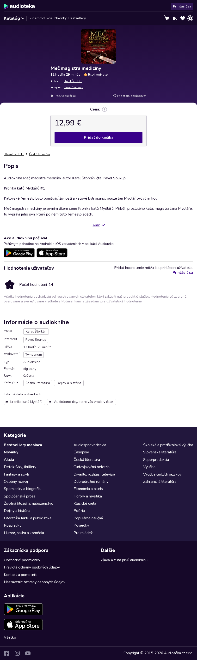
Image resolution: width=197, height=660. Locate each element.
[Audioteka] (19, 6)
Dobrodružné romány (91, 481)
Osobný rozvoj (16, 481)
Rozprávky (12, 525)
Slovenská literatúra (159, 452)
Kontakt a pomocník (20, 574)
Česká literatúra (39, 154)
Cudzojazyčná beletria (92, 467)
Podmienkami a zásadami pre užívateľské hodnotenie (102, 301)
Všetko (10, 637)
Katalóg (12, 18)
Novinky (61, 18)
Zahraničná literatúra (159, 481)
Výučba (149, 467)
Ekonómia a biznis (88, 488)
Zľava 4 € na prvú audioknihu (124, 560)
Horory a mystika (88, 496)
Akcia (9, 459)
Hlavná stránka (14, 154)
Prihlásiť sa (182, 6)
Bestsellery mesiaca (23, 445)
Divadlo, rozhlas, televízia (94, 474)
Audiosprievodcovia (90, 445)
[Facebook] (7, 653)
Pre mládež (83, 533)
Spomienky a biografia (22, 488)
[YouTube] (28, 653)
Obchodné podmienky (22, 560)
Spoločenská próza (19, 496)
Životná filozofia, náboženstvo (28, 503)
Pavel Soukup (73, 87)
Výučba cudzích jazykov (162, 474)
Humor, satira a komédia (24, 533)
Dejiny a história (17, 510)
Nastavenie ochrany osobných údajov (34, 582)
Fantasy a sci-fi (16, 474)
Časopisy (81, 452)
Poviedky (81, 525)
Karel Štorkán (73, 81)
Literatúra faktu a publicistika (27, 518)
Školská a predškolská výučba (168, 445)
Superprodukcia (41, 18)
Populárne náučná (88, 518)
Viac (96, 225)
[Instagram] (17, 653)
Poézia (79, 510)
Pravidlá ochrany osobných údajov (32, 567)
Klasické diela (85, 503)
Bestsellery (77, 18)
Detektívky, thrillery (20, 467)
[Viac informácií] (104, 109)
